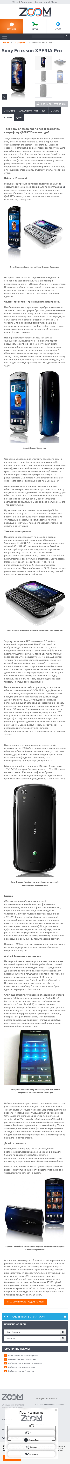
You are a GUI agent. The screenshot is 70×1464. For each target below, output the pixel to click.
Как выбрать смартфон (28, 1316)
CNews (15, 2)
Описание (9, 111)
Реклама (19, 1405)
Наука (34, 29)
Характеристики (28, 111)
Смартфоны (19, 43)
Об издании (8, 1405)
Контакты (18, 1407)
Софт (58, 29)
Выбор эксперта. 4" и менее (21, 1371)
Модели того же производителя (23, 1355)
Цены (19, 117)
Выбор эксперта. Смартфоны (21, 1367)
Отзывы (55, 111)
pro (32, 193)
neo (63, 186)
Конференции (42, 2)
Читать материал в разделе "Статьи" (25, 1302)
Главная (5, 43)
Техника (11, 29)
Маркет (54, 2)
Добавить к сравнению (53, 104)
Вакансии (6, 1407)
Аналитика (26, 2)
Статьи (8, 117)
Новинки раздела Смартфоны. (22, 1359)
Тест (44, 111)
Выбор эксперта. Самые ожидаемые (25, 1363)
